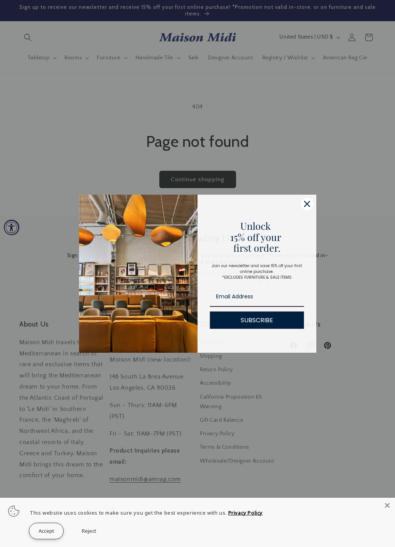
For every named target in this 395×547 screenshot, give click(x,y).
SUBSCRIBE (257, 320)
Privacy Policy (245, 512)
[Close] (387, 505)
